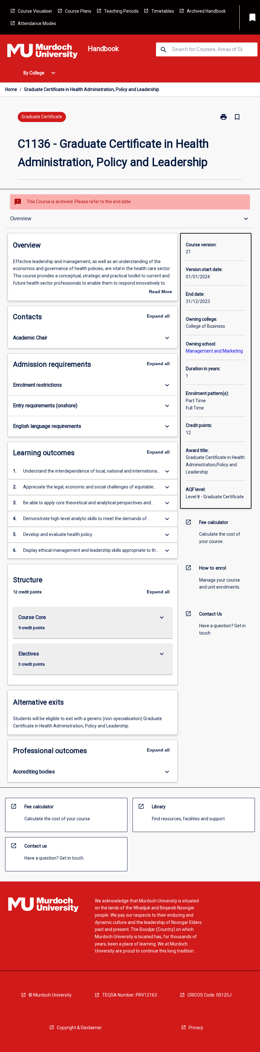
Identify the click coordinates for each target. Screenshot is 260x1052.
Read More (160, 292)
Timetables (162, 11)
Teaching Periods (121, 11)
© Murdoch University (50, 994)
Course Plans (78, 11)
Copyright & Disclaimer (79, 1027)
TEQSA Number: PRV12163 (129, 994)
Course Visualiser (35, 11)
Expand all (158, 316)
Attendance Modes (37, 23)
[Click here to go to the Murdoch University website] (42, 52)
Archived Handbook (206, 11)
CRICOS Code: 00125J (209, 994)
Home (11, 89)
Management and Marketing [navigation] (214, 350)
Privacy (196, 1027)
